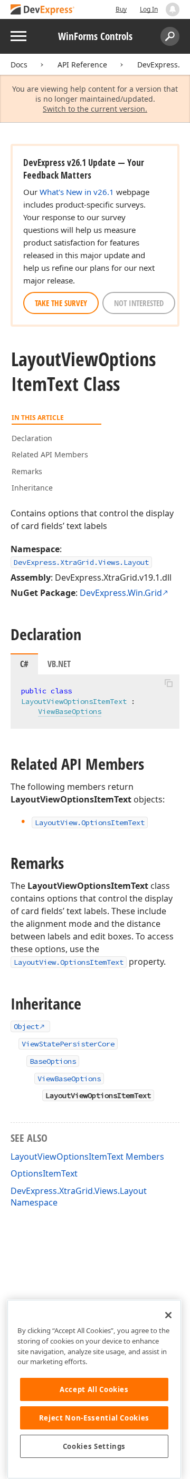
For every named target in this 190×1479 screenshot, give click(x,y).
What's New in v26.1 (77, 192)
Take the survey (61, 303)
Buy (121, 9)
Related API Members (50, 454)
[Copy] (168, 683)
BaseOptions (53, 1061)
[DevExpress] (43, 10)
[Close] (168, 1315)
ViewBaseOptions (69, 711)
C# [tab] (24, 664)
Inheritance (32, 488)
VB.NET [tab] (59, 664)
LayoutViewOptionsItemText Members (87, 1156)
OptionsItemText (44, 1173)
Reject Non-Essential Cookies (94, 1418)
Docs (19, 65)
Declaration (32, 438)
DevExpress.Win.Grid (121, 593)
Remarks (27, 471)
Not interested (139, 303)
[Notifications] (172, 9)
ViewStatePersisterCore (68, 1044)
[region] (94, 1389)
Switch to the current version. (95, 109)
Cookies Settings (94, 1446)
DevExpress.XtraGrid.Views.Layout (81, 562)
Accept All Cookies (94, 1389)
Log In (149, 9)
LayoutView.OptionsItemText (69, 962)
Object (26, 1026)
